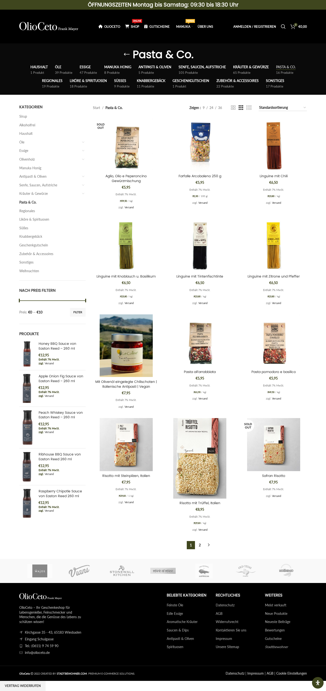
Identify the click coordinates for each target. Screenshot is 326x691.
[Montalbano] (286, 571)
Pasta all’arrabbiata (200, 371)
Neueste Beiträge (277, 622)
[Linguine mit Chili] (273, 144)
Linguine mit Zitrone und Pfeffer (274, 276)
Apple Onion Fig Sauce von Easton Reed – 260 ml (61, 378)
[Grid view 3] (241, 108)
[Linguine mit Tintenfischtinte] (200, 245)
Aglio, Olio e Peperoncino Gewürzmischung (126, 178)
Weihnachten (29, 271)
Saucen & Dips (178, 630)
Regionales (27, 211)
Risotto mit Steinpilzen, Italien (126, 475)
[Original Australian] (204, 571)
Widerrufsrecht (227, 622)
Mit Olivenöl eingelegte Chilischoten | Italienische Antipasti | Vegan (126, 384)
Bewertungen (275, 630)
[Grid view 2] (233, 108)
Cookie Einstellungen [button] (291, 673)
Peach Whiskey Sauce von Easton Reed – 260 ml (61, 415)
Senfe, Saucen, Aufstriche (38, 185)
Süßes (23, 228)
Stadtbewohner (276, 647)
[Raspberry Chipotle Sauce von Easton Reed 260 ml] (27, 503)
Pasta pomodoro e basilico (273, 371)
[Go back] (127, 54)
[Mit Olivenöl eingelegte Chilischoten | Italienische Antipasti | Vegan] (126, 345)
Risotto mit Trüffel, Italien (200, 503)
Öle (21, 142)
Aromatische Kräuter (182, 622)
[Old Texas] (245, 571)
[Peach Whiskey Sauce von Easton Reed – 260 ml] (27, 427)
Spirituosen (175, 647)
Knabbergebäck (30, 236)
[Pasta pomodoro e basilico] (273, 340)
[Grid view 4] (248, 108)
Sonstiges (26, 262)
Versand (49, 363)
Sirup (23, 116)
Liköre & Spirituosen (34, 219)
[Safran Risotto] (273, 444)
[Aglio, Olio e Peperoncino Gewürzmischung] (126, 144)
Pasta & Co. (27, 202)
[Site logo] (48, 26)
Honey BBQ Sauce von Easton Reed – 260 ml (57, 346)
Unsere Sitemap (227, 647)
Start (96, 108)
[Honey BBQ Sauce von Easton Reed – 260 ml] (27, 353)
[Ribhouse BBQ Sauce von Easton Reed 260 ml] (27, 466)
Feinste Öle (175, 605)
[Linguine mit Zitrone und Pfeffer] (273, 245)
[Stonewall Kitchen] (121, 571)
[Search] (283, 26)
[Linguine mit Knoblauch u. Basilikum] (126, 245)
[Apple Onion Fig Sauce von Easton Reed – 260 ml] (27, 388)
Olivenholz (27, 159)
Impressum (224, 639)
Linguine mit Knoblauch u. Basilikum (126, 276)
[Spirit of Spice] (162, 571)
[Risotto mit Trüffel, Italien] (200, 458)
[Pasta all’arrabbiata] (200, 340)
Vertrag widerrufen (23, 686)
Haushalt (26, 133)
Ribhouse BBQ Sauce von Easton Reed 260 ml (60, 456)
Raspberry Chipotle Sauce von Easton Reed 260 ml (60, 493)
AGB (219, 613)
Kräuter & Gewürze (33, 193)
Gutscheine (273, 639)
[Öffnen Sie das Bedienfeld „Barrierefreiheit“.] (318, 683)
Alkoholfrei (27, 125)
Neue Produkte (276, 613)
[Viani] (80, 571)
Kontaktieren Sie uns (231, 630)
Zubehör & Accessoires (36, 254)
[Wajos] (39, 571)
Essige (23, 151)
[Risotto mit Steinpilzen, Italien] (126, 444)
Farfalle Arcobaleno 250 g (200, 176)
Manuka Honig (30, 168)
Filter (77, 312)
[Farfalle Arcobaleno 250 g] (200, 144)
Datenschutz (225, 605)
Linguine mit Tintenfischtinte (199, 276)
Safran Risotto (273, 475)
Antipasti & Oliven (33, 176)
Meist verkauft (275, 605)
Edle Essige (175, 613)
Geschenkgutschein (33, 245)
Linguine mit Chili (274, 176)
